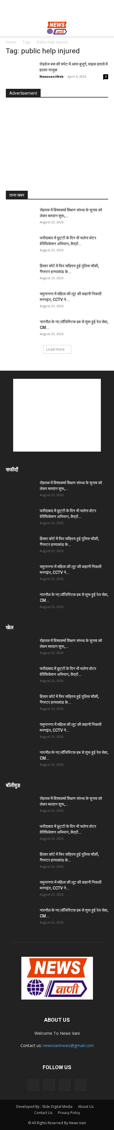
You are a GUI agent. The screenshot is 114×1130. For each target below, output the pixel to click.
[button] (10, 28)
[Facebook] (33, 1085)
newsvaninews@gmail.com (68, 1045)
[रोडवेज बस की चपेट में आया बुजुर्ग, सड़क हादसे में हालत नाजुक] (20, 71)
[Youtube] (81, 1085)
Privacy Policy (69, 1112)
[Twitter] (65, 1085)
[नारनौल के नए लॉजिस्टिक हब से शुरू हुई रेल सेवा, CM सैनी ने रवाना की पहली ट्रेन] (20, 329)
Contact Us (43, 1112)
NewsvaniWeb (51, 76)
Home (11, 42)
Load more (55, 349)
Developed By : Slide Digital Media (44, 1106)
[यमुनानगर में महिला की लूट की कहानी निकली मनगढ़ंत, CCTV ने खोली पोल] (20, 301)
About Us (86, 1106)
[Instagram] (49, 1085)
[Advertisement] (57, 10)
